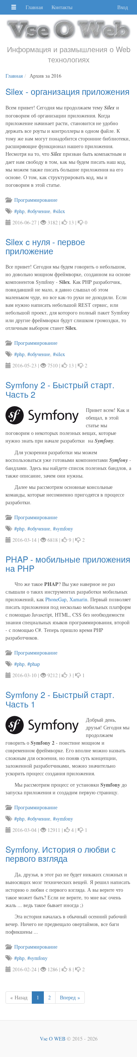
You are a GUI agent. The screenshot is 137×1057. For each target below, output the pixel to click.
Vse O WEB (52, 1038)
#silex (59, 211)
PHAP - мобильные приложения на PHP (67, 563)
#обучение (38, 211)
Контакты (62, 7)
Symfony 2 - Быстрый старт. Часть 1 (59, 699)
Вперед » (70, 997)
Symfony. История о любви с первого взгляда (60, 853)
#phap (33, 663)
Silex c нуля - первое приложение (45, 246)
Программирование (35, 199)
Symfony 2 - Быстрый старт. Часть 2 (59, 389)
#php (19, 211)
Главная (34, 7)
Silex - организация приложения (67, 91)
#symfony (63, 528)
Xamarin (78, 599)
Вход (122, 7)
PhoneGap (55, 599)
